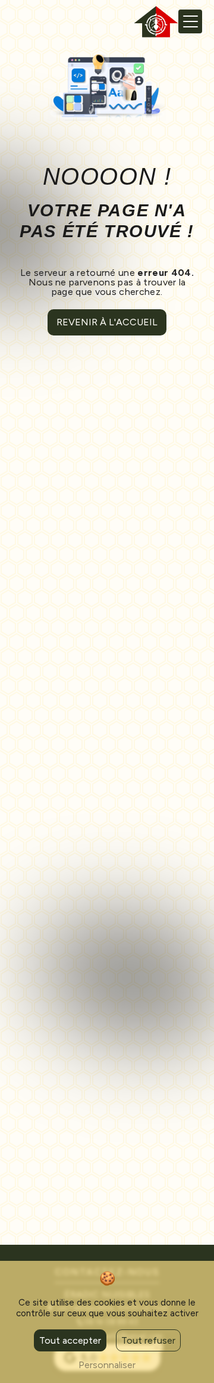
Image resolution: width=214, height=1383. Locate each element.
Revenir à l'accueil (107, 322)
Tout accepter (70, 1340)
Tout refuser (148, 1340)
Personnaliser (107, 1364)
